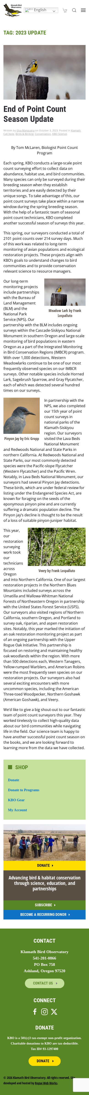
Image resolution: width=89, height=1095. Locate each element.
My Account (17, 810)
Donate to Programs (23, 790)
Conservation (43, 134)
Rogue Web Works (46, 1083)
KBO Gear (16, 800)
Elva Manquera (25, 130)
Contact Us (43, 983)
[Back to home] (12, 10)
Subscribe (43, 905)
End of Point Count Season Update (34, 114)
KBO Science (59, 134)
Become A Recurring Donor (43, 914)
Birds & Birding (25, 134)
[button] (74, 10)
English (39, 10)
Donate (13, 780)
